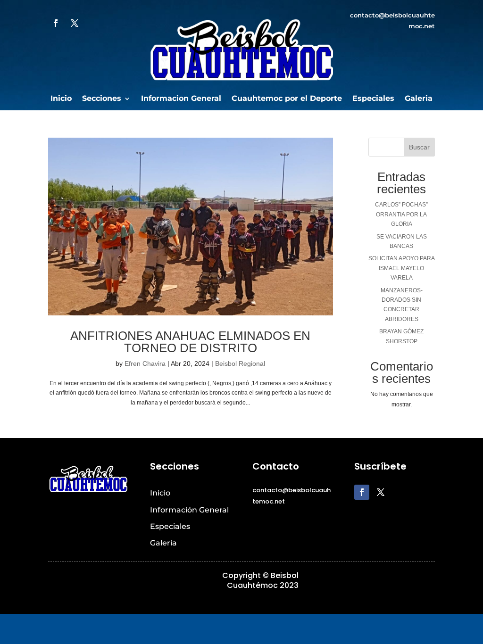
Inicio (61, 99)
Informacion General (181, 99)
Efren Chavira (145, 363)
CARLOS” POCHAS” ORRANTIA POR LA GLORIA (401, 214)
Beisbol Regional (240, 363)
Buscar (419, 147)
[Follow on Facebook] (55, 23)
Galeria (419, 99)
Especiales (373, 99)
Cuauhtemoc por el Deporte (287, 99)
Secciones (101, 99)
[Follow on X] (74, 23)
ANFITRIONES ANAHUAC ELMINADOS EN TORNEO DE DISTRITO (190, 342)
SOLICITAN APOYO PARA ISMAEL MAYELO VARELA (401, 268)
